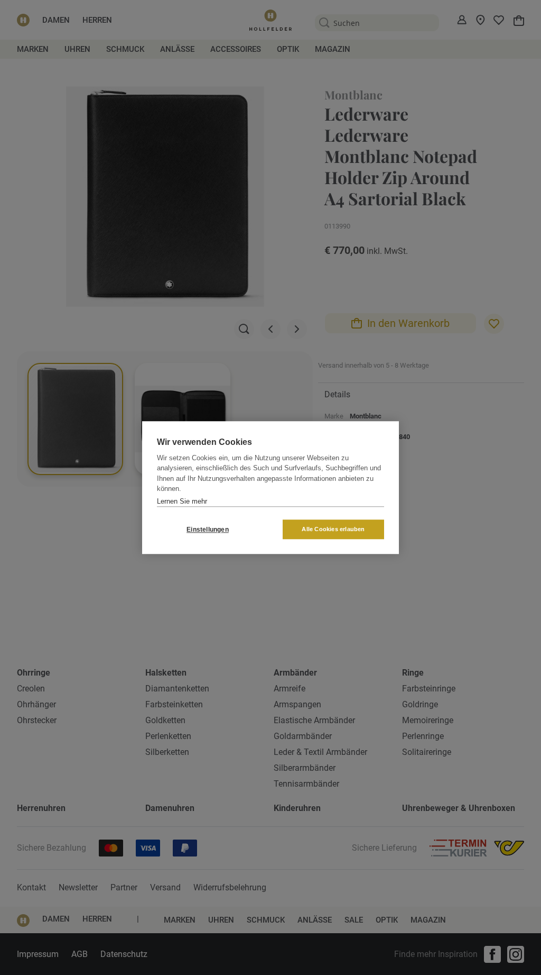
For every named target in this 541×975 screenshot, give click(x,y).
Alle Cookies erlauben (333, 529)
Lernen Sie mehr (182, 501)
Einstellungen (207, 529)
